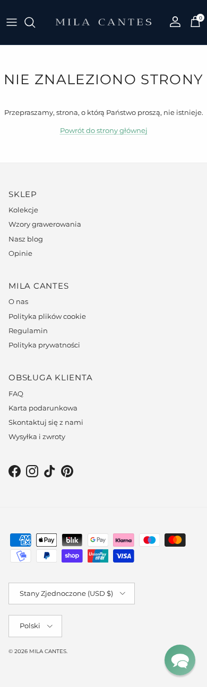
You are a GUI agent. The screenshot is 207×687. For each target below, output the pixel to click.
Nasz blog (25, 239)
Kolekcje (23, 210)
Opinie (20, 253)
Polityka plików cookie (47, 316)
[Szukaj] (35, 22)
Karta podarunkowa (42, 408)
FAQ (15, 393)
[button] (180, 660)
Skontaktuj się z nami (45, 422)
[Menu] (11, 22)
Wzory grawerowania (44, 224)
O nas (18, 301)
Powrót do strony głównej (104, 130)
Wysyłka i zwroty (36, 436)
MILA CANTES (47, 651)
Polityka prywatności (44, 345)
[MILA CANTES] (103, 22)
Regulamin (28, 330)
